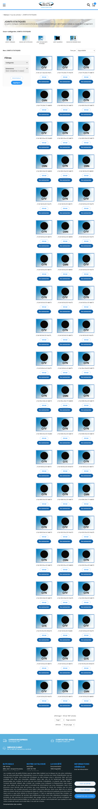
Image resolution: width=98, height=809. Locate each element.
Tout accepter (85, 784)
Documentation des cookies (12, 804)
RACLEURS (30, 766)
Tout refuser (85, 790)
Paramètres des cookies (85, 796)
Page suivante (71, 720)
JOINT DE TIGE (31, 769)
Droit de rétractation (81, 769)
